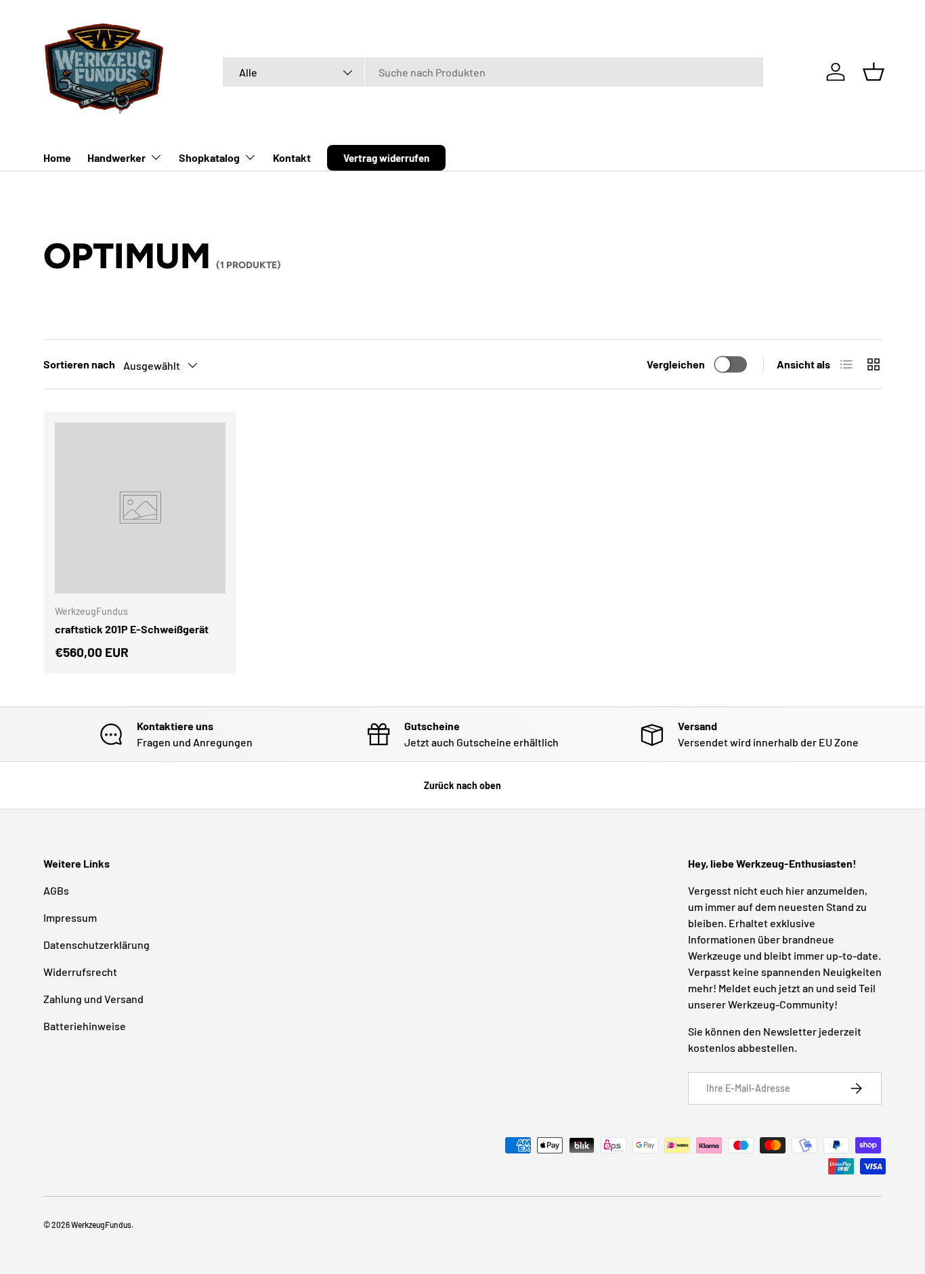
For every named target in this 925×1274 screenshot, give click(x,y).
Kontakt (292, 157)
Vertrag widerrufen (386, 158)
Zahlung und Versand (93, 998)
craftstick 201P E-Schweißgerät (132, 628)
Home (57, 157)
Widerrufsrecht (80, 971)
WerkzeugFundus (101, 1224)
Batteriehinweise (84, 1025)
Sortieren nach (79, 364)
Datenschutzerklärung (96, 944)
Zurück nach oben (462, 785)
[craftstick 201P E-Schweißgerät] (140, 508)
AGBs (56, 890)
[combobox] (493, 72)
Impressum (70, 917)
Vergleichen (676, 364)
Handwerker (116, 157)
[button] (873, 72)
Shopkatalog (209, 157)
